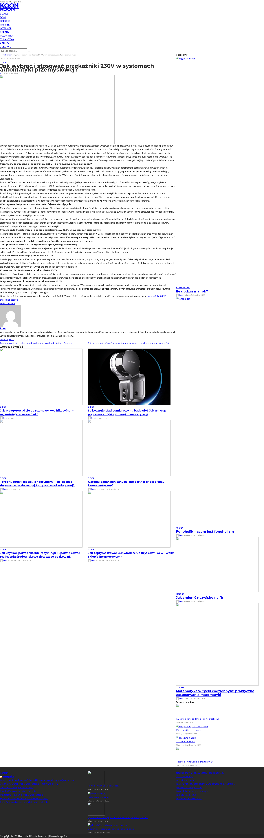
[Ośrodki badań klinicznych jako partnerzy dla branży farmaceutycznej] (129, 447)
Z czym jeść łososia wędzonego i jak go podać (111, 829)
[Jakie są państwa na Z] (97, 793)
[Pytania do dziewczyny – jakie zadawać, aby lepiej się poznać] (96, 808)
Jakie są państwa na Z (99, 797)
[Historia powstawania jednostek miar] (184, 753)
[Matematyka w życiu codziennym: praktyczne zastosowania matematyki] (217, 644)
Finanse (5, 24)
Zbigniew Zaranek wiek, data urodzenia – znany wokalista (29, 783)
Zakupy (4, 43)
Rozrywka (6, 35)
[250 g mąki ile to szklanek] (192, 726)
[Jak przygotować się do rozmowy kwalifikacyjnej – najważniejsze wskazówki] (41, 376)
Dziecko (5, 21)
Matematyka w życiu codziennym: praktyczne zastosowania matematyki (215, 693)
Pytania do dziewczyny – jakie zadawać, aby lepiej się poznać (118, 817)
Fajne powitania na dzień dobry (103, 786)
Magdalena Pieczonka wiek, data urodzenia (21, 794)
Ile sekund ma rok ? (185, 741)
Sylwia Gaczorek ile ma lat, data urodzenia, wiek (24, 798)
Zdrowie (5, 46)
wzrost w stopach (185, 780)
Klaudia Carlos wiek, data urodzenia (18, 791)
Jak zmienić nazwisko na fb (199, 597)
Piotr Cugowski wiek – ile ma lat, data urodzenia (24, 802)
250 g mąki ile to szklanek (188, 730)
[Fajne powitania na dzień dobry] (96, 777)
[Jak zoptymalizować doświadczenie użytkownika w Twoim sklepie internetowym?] (129, 519)
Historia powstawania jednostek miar (194, 762)
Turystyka (7, 39)
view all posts (7, 339)
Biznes (4, 13)
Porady (4, 32)
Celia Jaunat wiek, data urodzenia (16, 787)
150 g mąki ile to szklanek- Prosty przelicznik (197, 719)
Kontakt (4, 772)
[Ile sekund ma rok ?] (186, 737)
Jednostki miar (183, 288)
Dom (3, 17)
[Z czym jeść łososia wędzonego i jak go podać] (108, 824)
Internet (5, 28)
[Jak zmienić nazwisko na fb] (217, 564)
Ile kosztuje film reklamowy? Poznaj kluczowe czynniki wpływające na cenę (37, 780)
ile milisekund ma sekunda (189, 798)
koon (2, 73)
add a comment (7, 303)
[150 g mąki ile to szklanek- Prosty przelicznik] (184, 710)
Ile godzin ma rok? (192, 291)
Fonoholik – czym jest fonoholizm (205, 531)
